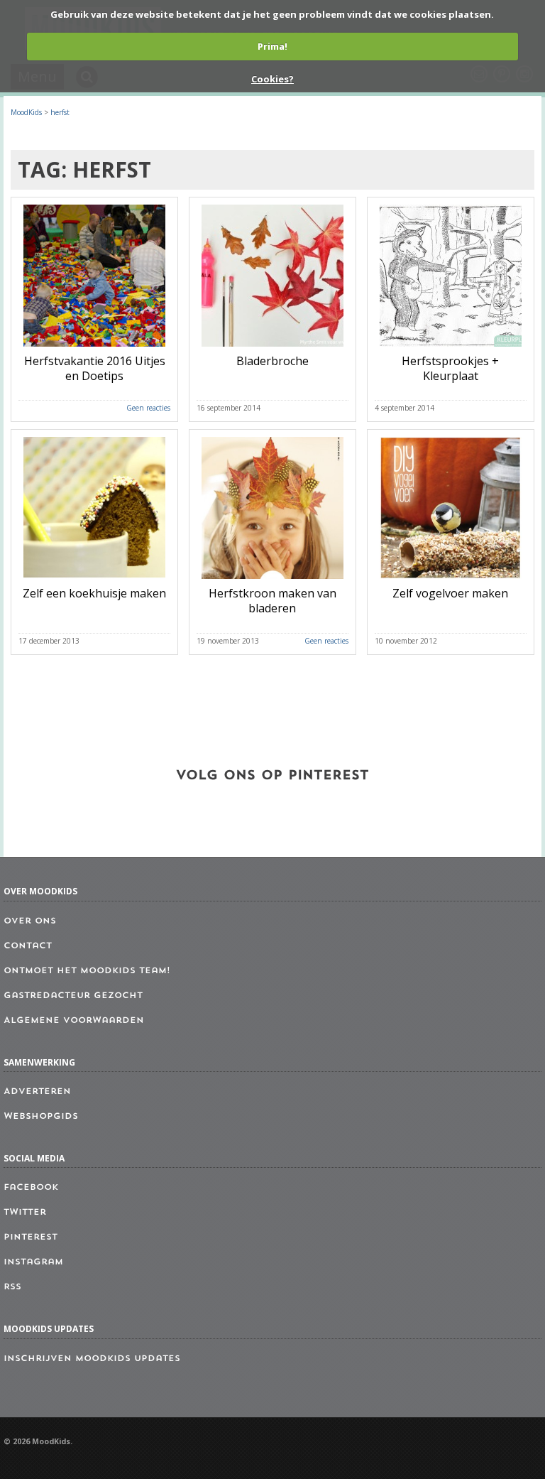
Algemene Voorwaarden (74, 1021)
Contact (28, 946)
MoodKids (26, 112)
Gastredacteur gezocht (73, 996)
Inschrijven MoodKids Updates (92, 1359)
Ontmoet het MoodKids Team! (87, 971)
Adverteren (37, 1092)
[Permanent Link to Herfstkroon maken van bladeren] (272, 582)
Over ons (30, 921)
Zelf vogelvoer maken (450, 593)
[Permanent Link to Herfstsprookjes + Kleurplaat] (451, 349)
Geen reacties (148, 408)
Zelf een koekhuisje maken (94, 593)
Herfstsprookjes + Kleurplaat (450, 368)
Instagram (33, 1262)
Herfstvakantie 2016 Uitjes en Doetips (94, 368)
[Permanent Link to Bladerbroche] (272, 349)
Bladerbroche (272, 361)
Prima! (272, 46)
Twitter (25, 1212)
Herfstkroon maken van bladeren (272, 600)
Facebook (31, 1187)
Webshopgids (41, 1116)
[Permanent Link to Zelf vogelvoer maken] (451, 582)
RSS (12, 1287)
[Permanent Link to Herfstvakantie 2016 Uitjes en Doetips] (94, 349)
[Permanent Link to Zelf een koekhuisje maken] (94, 582)
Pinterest (30, 1237)
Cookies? (272, 78)
